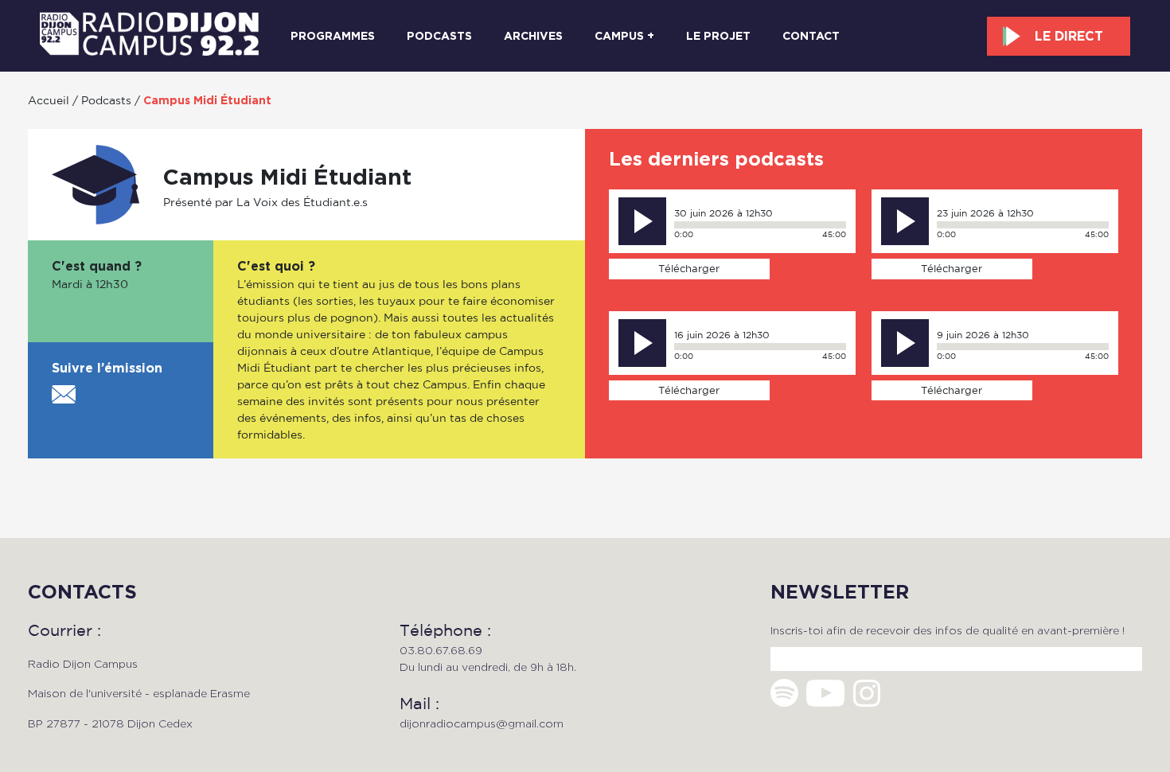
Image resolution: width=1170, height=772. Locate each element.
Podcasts (439, 35)
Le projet (718, 35)
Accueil (48, 100)
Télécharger (689, 268)
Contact (811, 35)
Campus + (624, 35)
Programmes (333, 35)
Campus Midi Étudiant (207, 100)
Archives (533, 35)
